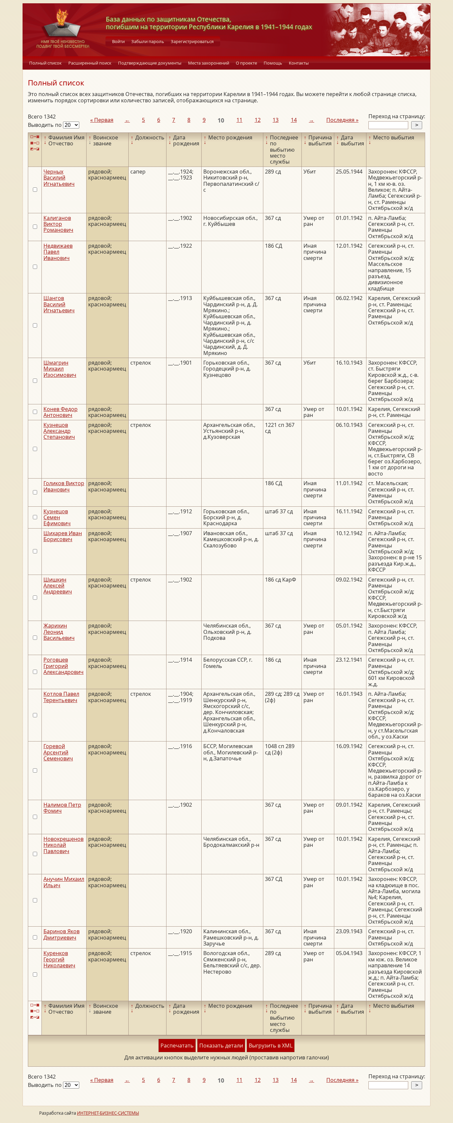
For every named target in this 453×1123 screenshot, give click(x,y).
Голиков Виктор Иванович (63, 486)
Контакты (299, 63)
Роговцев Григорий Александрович (63, 666)
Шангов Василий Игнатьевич (59, 304)
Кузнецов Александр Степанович (59, 431)
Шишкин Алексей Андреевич (57, 585)
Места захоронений (208, 63)
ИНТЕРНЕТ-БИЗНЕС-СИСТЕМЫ (108, 1113)
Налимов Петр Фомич (62, 807)
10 (221, 120)
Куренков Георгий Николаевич (59, 959)
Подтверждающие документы (149, 63)
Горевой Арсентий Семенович (58, 752)
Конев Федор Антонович (60, 412)
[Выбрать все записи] (35, 136)
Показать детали (221, 1045)
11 (239, 120)
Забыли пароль (147, 41)
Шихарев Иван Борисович (62, 536)
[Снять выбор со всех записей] (35, 142)
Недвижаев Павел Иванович (58, 252)
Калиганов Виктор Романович (58, 224)
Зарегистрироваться (192, 41)
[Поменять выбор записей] (35, 149)
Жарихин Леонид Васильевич (59, 631)
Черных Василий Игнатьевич (59, 177)
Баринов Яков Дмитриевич (61, 934)
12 (258, 120)
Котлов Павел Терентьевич (61, 696)
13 (276, 120)
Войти (118, 41)
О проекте (246, 63)
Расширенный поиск (89, 63)
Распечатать (177, 1045)
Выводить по (45, 124)
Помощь (273, 63)
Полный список (45, 63)
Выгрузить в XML (270, 1045)
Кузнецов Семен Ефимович (57, 517)
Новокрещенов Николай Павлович (63, 845)
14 (294, 120)
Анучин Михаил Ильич (63, 882)
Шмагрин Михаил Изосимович (59, 369)
